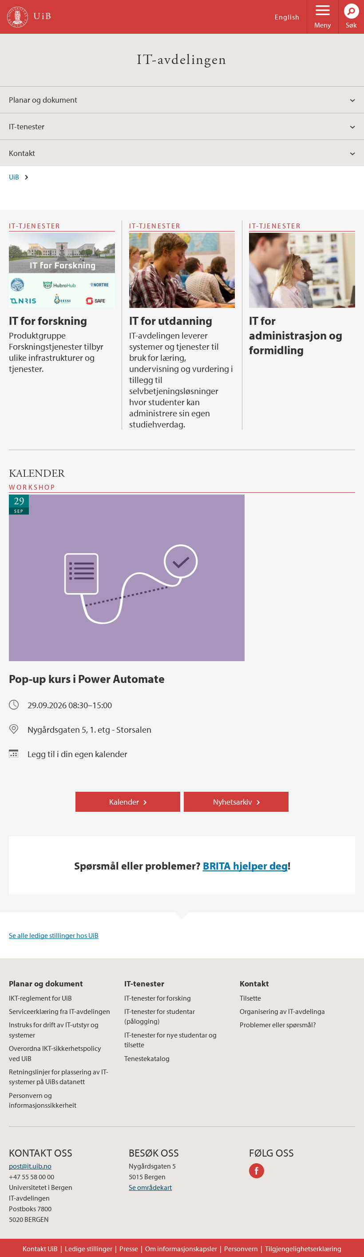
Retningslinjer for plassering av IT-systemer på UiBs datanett (58, 1076)
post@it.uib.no (30, 1165)
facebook (259, 1172)
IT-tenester (26, 126)
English (287, 16)
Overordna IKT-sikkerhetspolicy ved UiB (55, 1053)
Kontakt (22, 153)
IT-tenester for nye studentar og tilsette (170, 1039)
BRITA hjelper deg (245, 865)
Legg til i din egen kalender (77, 753)
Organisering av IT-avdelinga (282, 1011)
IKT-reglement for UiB (40, 998)
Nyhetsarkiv (232, 802)
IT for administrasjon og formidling (295, 335)
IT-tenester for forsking (157, 998)
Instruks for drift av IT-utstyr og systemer (54, 1029)
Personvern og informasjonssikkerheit (42, 1100)
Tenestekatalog (147, 1058)
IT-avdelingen (182, 60)
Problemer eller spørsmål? (278, 1024)
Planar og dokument (43, 100)
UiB (14, 176)
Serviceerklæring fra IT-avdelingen (59, 1011)
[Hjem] (17, 17)
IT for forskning (48, 320)
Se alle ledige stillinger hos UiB (54, 935)
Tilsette (250, 998)
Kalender (124, 802)
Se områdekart (150, 1187)
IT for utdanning (170, 320)
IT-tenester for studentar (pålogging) (159, 1016)
